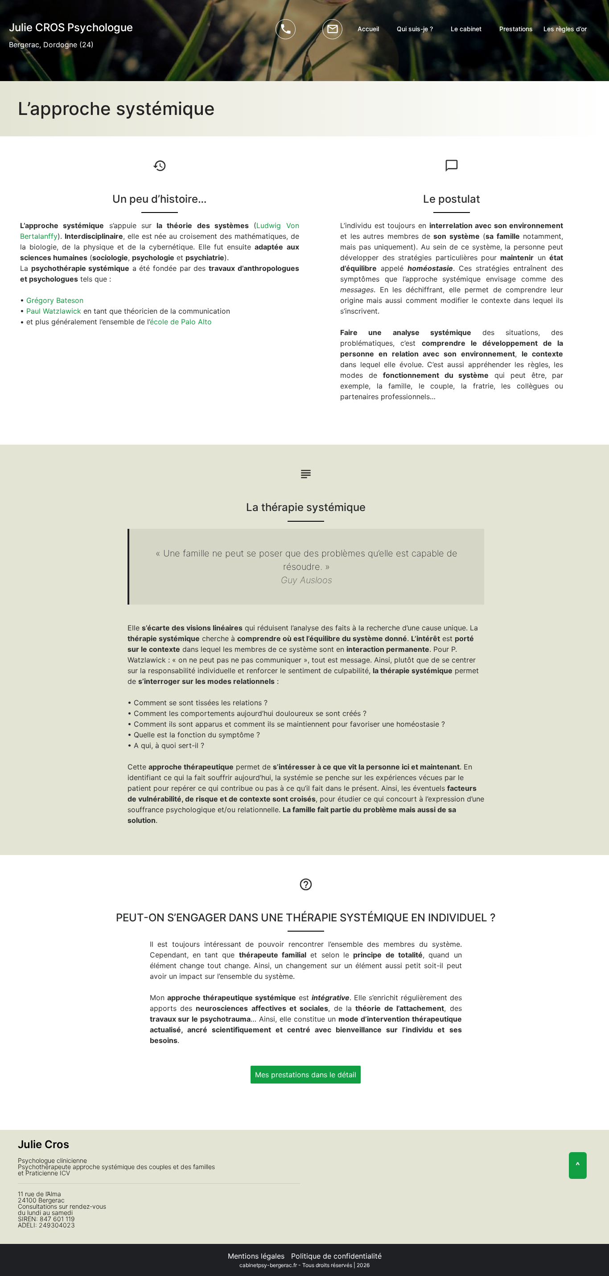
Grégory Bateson (54, 300)
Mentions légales (256, 1255)
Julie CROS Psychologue (71, 27)
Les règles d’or (565, 29)
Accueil (368, 29)
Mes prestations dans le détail (305, 1074)
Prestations (516, 29)
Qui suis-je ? (415, 29)
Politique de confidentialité (336, 1255)
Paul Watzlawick (53, 311)
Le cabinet (466, 29)
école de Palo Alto (181, 321)
